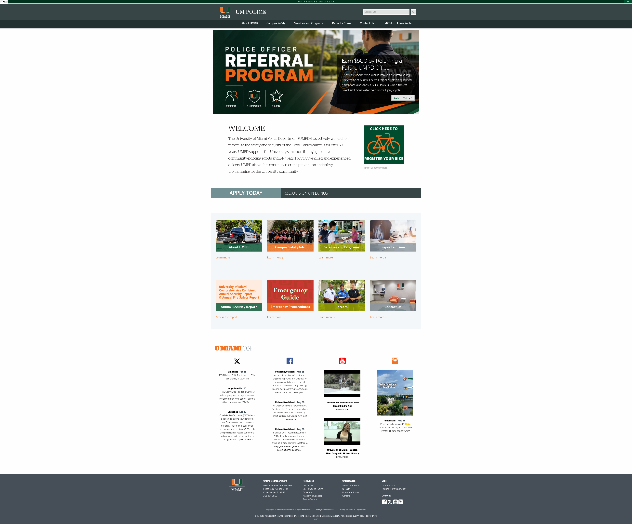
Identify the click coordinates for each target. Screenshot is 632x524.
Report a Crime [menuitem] (341, 23)
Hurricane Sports (350, 492)
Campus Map (388, 485)
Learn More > (403, 97)
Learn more (223, 257)
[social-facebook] (384, 502)
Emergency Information (325, 510)
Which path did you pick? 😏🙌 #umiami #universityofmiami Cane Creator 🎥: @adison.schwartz (395, 427)
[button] (624, 515)
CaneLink (307, 492)
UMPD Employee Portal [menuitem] (397, 23)
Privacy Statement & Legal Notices (353, 510)
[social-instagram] (400, 502)
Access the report (227, 317)
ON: (233, 349)
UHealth (346, 489)
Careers (346, 496)
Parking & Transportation (394, 489)
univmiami (390, 421)
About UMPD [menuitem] (249, 23)
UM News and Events (313, 489)
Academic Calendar (312, 496)
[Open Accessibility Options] (4, 1)
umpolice (233, 372)
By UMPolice (342, 409)
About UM (308, 485)
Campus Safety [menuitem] (276, 23)
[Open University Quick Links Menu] (628, 1)
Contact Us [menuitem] (367, 23)
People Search (310, 499)
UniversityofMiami (285, 372)
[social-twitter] (390, 501)
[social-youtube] (395, 502)
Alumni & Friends (350, 485)
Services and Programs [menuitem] (309, 23)
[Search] (413, 12)
